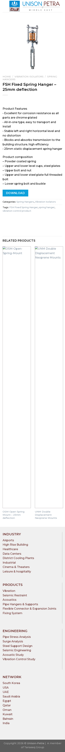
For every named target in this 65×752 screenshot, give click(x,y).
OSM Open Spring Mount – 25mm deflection (13, 514)
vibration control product (17, 211)
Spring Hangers (25, 201)
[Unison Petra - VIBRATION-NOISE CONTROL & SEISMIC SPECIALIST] (34, 6)
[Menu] (5, 6)
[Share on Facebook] (12, 219)
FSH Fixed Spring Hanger (23, 207)
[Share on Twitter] (18, 219)
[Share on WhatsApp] (6, 219)
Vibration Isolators (29, 76)
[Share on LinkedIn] (24, 219)
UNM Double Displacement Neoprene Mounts (46, 514)
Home (7, 76)
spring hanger (47, 207)
